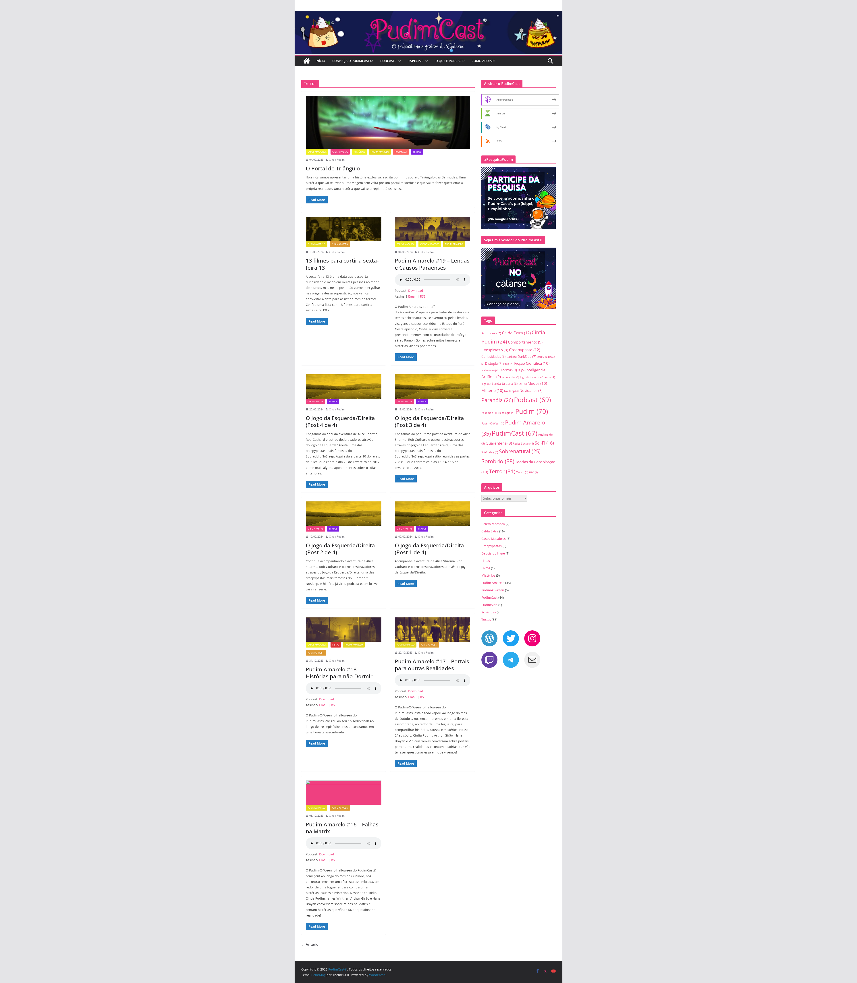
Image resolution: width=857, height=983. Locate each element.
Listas (335, 644)
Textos (417, 151)
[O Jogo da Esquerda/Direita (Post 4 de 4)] (343, 386)
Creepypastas (340, 151)
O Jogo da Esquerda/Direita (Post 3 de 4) (429, 421)
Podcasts (388, 61)
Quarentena (499, 443)
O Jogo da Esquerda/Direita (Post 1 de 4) (429, 549)
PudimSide (489, 605)
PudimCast (401, 151)
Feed (508, 364)
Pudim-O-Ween (339, 244)
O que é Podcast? (449, 61)
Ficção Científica (531, 363)
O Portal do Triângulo (333, 168)
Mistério (492, 390)
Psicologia (506, 413)
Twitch (522, 472)
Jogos (486, 383)
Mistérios (359, 151)
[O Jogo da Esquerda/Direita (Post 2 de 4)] (343, 513)
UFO (533, 472)
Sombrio (497, 461)
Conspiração (494, 349)
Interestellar (510, 377)
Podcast (532, 399)
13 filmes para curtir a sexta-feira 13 (342, 264)
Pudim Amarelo (380, 151)
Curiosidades (493, 356)
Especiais (415, 61)
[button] (398, 61)
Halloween (490, 370)
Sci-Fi (544, 443)
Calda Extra (516, 332)
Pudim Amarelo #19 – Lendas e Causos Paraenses (432, 264)
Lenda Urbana (505, 383)
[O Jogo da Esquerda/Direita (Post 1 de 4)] (432, 513)
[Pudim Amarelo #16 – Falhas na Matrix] (343, 792)
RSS (423, 296)
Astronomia (491, 333)
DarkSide (527, 356)
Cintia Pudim (337, 159)
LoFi (522, 383)
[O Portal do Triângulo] (388, 122)
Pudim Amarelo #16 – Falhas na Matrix (342, 828)
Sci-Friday (489, 452)
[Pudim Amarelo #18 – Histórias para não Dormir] (343, 629)
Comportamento (525, 342)
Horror (508, 370)
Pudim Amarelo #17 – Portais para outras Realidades (432, 665)
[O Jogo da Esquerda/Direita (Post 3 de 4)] (432, 386)
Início (320, 61)
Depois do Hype (493, 553)
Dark (511, 357)
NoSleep (511, 391)
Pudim (531, 411)
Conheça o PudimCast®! (352, 61)
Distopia (493, 363)
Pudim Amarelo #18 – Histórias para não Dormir (339, 673)
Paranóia (497, 400)
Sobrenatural (520, 451)
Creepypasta (524, 349)
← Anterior (310, 944)
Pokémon (489, 413)
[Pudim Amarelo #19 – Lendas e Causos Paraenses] (432, 229)
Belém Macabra (405, 244)
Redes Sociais (523, 443)
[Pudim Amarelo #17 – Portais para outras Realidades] (432, 629)
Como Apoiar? (483, 61)
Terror (502, 471)
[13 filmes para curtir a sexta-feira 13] (343, 229)
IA (521, 370)
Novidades (531, 390)
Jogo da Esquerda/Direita (537, 377)
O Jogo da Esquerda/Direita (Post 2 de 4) (340, 549)
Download (415, 290)
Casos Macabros (317, 151)
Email (412, 296)
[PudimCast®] (306, 61)
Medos (537, 383)
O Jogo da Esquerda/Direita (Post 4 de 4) (340, 421)
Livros (485, 568)
